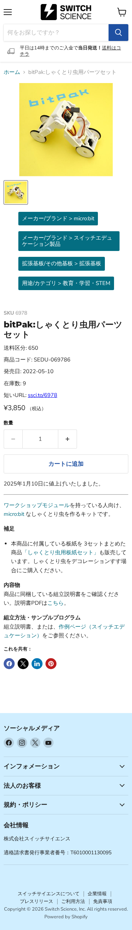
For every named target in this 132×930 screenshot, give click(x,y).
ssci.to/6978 (42, 395)
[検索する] (118, 32)
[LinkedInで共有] (37, 663)
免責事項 (102, 901)
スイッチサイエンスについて (49, 893)
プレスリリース (36, 901)
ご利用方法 (73, 901)
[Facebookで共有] (9, 663)
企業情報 (97, 893)
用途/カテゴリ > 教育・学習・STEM (66, 283)
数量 (8, 423)
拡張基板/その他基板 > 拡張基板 (61, 263)
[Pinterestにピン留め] (50, 663)
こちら (55, 603)
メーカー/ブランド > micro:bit (58, 218)
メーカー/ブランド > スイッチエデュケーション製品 (67, 241)
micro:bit (14, 514)
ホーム (12, 72)
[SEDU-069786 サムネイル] (15, 192)
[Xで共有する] (23, 663)
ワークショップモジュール (37, 505)
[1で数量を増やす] (67, 439)
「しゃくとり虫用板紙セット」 (60, 552)
